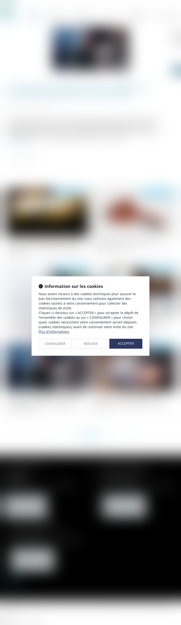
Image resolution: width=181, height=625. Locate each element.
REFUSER (91, 343)
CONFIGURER (55, 343)
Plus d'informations (54, 331)
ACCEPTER (126, 343)
